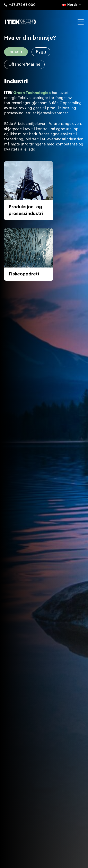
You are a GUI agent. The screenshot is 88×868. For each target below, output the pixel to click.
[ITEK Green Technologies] (20, 22)
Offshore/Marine (24, 64)
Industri (16, 52)
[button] (72, 5)
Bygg (41, 52)
